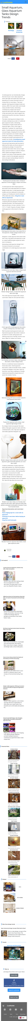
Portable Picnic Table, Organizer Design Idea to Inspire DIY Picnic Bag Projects (14, 834)
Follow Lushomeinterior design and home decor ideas (14, 984)
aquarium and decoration (14, 945)
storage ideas (14, 749)
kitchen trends (14, 778)
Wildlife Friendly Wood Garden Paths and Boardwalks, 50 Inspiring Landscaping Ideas (14, 877)
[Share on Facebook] (13, 58)
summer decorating (14, 792)
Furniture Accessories (19, 30)
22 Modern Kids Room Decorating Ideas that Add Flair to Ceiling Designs (14, 848)
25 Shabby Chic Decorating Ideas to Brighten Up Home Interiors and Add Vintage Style (14, 776)
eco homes (20, 897)
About (11, 1014)
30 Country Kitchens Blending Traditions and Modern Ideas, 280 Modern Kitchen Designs (13, 790)
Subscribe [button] (14, 975)
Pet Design (11, 30)
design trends (20, 908)
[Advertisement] (14, 77)
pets (20, 887)
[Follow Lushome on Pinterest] (10, 1009)
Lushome (8, 2)
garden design (14, 864)
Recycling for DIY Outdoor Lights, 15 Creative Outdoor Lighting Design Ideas (13, 805)
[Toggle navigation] (26, 2)
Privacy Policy (22, 1014)
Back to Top (14, 997)
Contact (5, 1014)
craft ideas (14, 821)
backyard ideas (14, 850)
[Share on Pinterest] (17, 58)
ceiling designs (14, 835)
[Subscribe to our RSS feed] (21, 1009)
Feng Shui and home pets (9, 520)
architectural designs (14, 806)
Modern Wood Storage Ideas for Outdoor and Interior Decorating (13, 762)
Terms (17, 1014)
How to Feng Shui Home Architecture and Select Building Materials (12, 819)
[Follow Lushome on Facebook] (5, 1009)
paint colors (14, 763)
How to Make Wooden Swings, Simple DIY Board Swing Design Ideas (13, 862)
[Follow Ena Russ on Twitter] (16, 1009)
